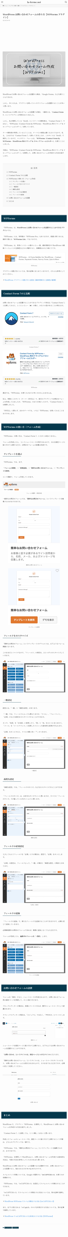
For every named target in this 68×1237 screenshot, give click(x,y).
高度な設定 (16, 189)
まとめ (11, 201)
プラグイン (15, 1227)
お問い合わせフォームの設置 (19, 198)
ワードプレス (8, 1227)
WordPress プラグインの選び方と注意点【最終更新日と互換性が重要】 (31, 280)
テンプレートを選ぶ (19, 181)
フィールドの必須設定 (20, 192)
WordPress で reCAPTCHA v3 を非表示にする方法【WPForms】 (29, 1216)
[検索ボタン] (66, 2)
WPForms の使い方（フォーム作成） (22, 178)
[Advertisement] (34, 36)
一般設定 (15, 187)
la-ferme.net (34, 2)
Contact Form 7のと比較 (18, 175)
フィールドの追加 (18, 195)
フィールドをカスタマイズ (21, 184)
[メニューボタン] (2, 2)
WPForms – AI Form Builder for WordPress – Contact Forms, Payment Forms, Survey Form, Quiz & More (40, 258)
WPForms (13, 172)
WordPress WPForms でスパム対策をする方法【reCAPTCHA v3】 (30, 1201)
